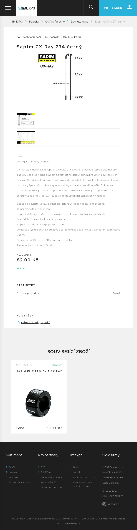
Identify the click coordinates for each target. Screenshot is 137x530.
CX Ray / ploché (55, 21)
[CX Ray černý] (68, 77)
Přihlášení (46, 472)
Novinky (13, 472)
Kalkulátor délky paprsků (35, 322)
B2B (43, 467)
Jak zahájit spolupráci (52, 477)
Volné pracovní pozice (84, 477)
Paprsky (34, 21)
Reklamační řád (49, 482)
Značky (13, 467)
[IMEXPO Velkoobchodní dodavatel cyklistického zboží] (26, 8)
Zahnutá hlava (79, 21)
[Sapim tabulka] (68, 137)
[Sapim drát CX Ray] (68, 119)
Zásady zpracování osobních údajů (82, 484)
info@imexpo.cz (116, 518)
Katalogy (13, 477)
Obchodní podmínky (51, 487)
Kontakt (77, 472)
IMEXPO (17, 21)
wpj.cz (76, 523)
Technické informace (19, 482)
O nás (76, 467)
